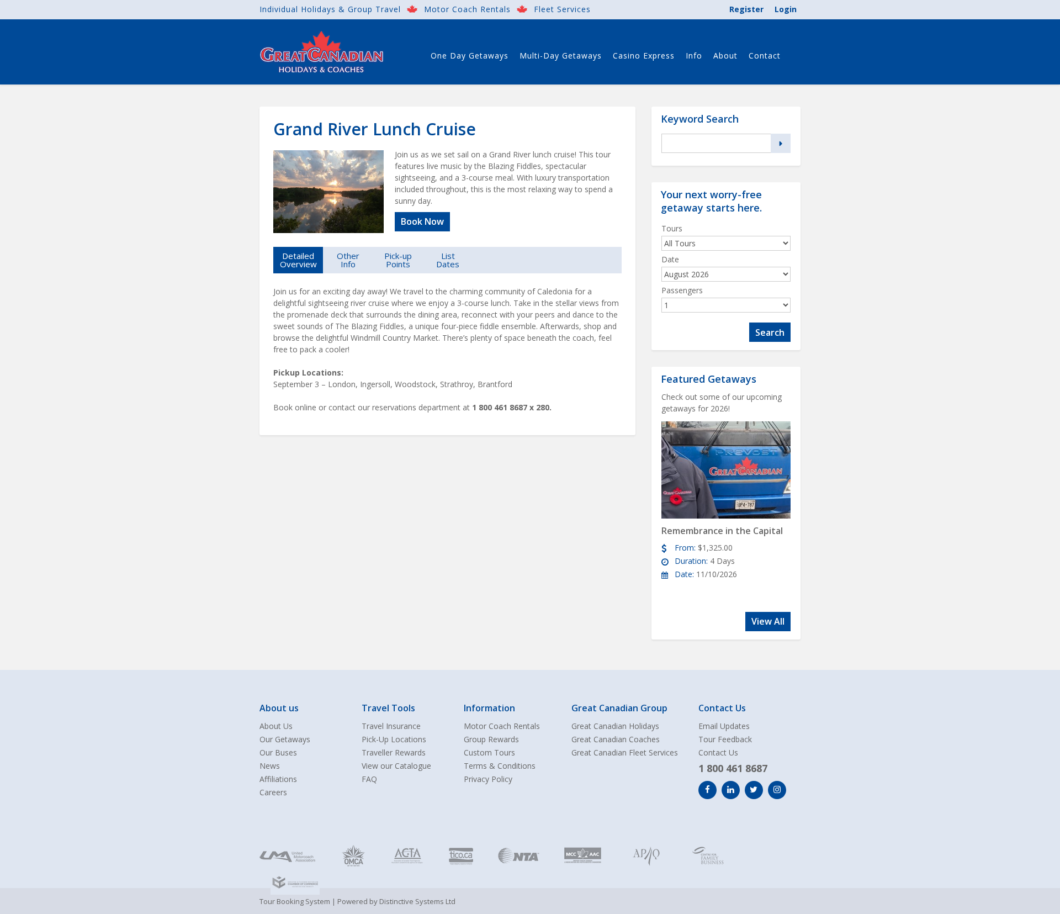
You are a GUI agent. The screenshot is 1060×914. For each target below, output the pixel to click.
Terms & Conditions (500, 765)
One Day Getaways (469, 55)
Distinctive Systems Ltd (417, 901)
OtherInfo (348, 260)
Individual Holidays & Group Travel (330, 9)
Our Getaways (284, 739)
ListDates (447, 260)
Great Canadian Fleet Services (624, 752)
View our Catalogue (396, 765)
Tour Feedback (725, 739)
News (269, 765)
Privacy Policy (488, 779)
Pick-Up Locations (394, 739)
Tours (671, 228)
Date (670, 259)
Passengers (682, 290)
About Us (276, 726)
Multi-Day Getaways (561, 55)
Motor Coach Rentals (467, 9)
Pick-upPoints (398, 260)
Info (694, 55)
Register (746, 9)
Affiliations (278, 779)
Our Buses (278, 752)
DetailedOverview (298, 260)
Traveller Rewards (394, 752)
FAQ (369, 779)
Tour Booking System (294, 901)
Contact (765, 55)
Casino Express (644, 55)
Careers (273, 792)
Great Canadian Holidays (615, 726)
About (725, 55)
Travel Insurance (391, 726)
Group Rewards (491, 739)
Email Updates (724, 726)
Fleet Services (562, 9)
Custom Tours (489, 752)
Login (786, 9)
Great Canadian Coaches (615, 739)
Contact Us (718, 752)
